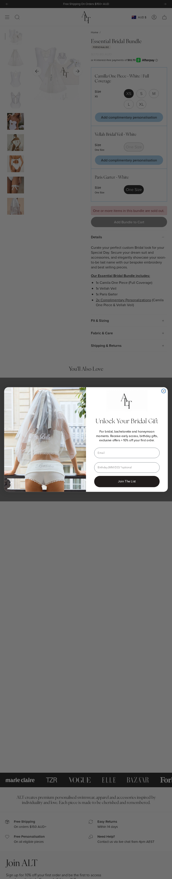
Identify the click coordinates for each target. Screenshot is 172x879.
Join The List (127, 481)
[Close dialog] (163, 391)
